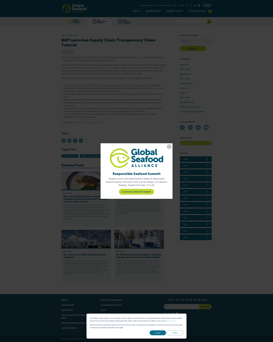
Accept (157, 333)
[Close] (169, 146)
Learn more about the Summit (136, 191)
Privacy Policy (170, 321)
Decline (175, 333)
